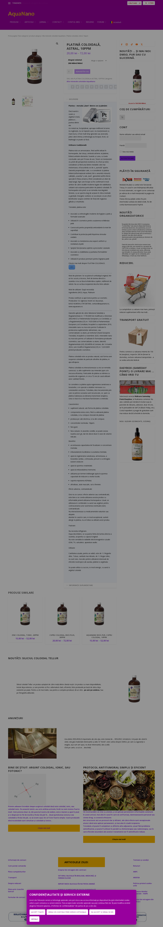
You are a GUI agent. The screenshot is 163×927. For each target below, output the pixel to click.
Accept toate (37, 912)
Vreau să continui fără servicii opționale (67, 912)
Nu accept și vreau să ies (102, 912)
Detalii (34, 919)
